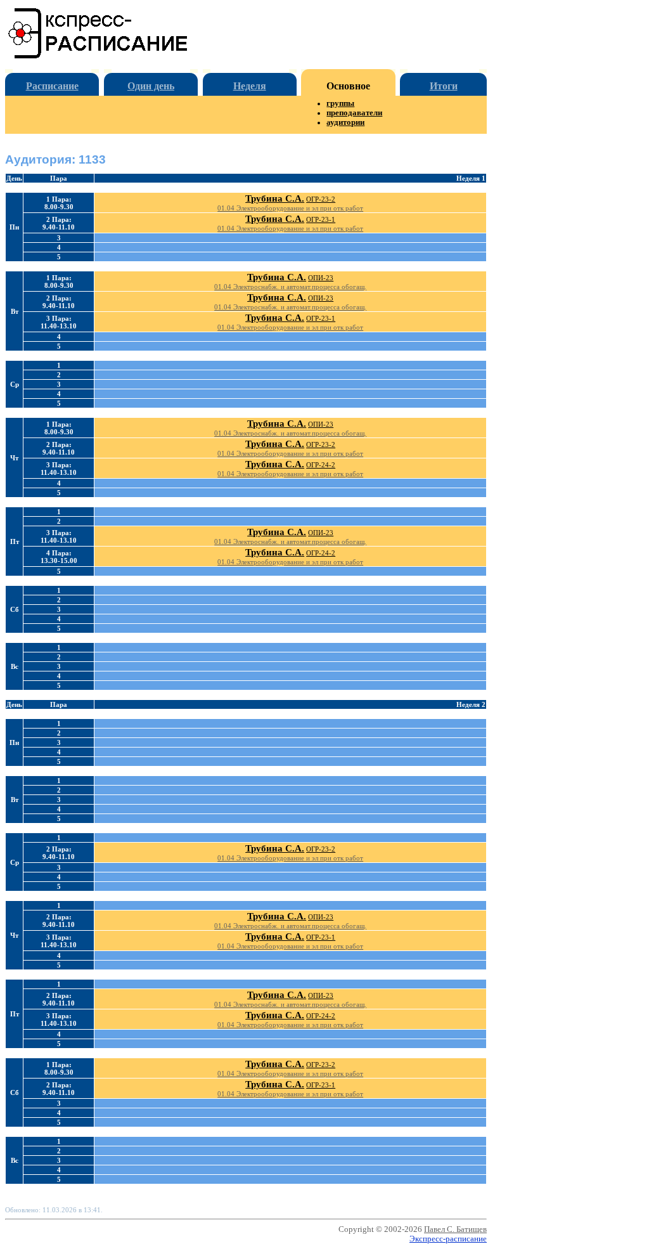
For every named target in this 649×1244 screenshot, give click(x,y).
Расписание (52, 86)
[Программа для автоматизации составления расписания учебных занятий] (98, 56)
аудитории (345, 122)
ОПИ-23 (320, 278)
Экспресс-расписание (448, 1238)
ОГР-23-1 (320, 219)
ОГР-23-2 (320, 199)
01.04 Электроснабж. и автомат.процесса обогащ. (290, 286)
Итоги (444, 86)
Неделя (249, 86)
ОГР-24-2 (320, 465)
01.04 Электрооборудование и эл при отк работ (290, 208)
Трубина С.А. (274, 198)
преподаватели (354, 112)
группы (340, 103)
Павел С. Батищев (455, 1229)
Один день (150, 86)
